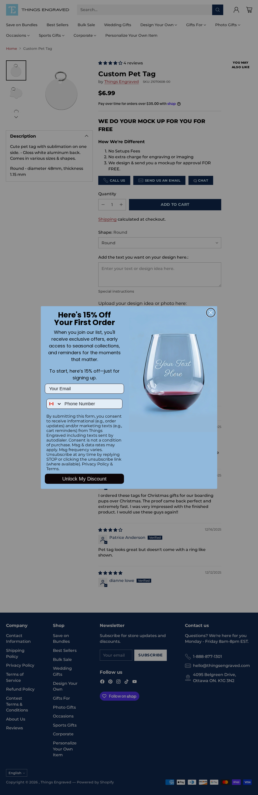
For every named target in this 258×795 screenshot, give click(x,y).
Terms (52, 468)
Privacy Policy (95, 464)
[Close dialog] (210, 312)
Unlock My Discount (84, 479)
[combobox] (54, 404)
